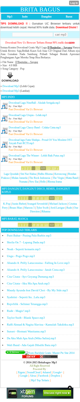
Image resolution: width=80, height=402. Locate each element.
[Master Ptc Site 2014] (49, 352)
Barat (69, 16)
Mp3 (9, 16)
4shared (47, 372)
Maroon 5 (29, 207)
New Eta (33, 181)
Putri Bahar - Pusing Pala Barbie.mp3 (29, 235)
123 (48, 168)
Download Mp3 (10, 86)
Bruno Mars (16, 207)
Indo (25, 16)
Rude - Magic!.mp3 (18, 310)
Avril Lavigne (57, 207)
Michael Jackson (58, 203)
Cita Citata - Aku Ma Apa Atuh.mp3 (28, 283)
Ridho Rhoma (45, 173)
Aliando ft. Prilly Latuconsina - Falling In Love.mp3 (38, 263)
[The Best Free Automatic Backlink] (31, 357)
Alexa (33, 375)
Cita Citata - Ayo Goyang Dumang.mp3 (30, 276)
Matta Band (72, 177)
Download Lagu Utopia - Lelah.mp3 (28, 115)
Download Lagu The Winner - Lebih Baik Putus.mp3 (37, 155)
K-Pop (6, 203)
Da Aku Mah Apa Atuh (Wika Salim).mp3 (31, 338)
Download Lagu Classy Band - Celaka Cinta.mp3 (35, 127)
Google (24, 375)
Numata (23, 181)
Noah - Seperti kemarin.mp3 (23, 249)
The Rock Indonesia (40, 177)
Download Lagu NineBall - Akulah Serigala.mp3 (34, 102)
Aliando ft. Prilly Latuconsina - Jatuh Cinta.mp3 (36, 269)
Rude (69, 207)
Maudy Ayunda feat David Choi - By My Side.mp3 (37, 290)
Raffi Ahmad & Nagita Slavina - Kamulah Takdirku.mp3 (40, 324)
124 (54, 168)
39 (33, 198)
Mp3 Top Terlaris (40, 380)
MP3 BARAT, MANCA (15, 218)
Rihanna (46, 211)
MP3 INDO (8, 97)
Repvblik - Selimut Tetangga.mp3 (27, 304)
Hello (43, 181)
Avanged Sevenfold (37, 203)
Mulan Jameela (19, 177)
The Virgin (58, 177)
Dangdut (46, 16)
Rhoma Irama (55, 181)
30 (37, 224)
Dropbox (55, 375)
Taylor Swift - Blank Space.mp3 (26, 317)
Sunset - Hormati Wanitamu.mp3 (26, 331)
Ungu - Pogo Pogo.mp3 (21, 256)
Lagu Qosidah (11, 173)
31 (41, 224)
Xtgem (21, 372)
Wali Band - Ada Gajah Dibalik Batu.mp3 (31, 345)
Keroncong (60, 173)
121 (38, 168)
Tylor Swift (42, 207)
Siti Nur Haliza (28, 173)
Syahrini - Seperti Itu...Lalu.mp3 (26, 297)
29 (33, 224)
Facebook (43, 375)
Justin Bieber (19, 203)
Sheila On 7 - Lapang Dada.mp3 (26, 242)
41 (41, 198)
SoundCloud (33, 372)
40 (37, 198)
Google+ (57, 372)
